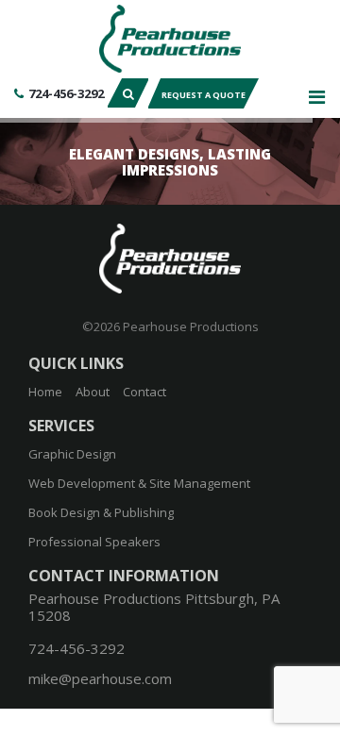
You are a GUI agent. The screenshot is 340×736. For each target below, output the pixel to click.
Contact (144, 391)
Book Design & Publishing (101, 512)
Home (45, 391)
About (93, 391)
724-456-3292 (66, 93)
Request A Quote (204, 95)
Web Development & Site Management (139, 483)
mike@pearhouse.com (100, 678)
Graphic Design (72, 453)
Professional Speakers (94, 541)
